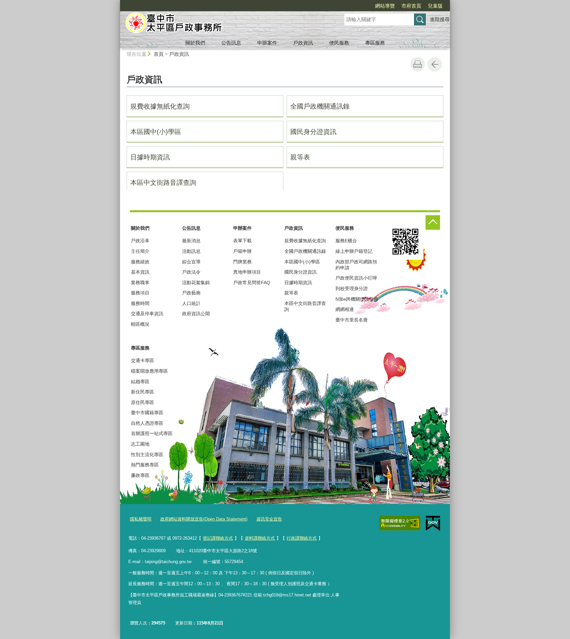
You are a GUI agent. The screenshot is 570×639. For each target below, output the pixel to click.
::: (117, 3)
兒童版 (435, 6)
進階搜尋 (440, 19)
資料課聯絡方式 (260, 538)
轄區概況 (140, 324)
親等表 (300, 157)
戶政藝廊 (191, 292)
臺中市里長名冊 (351, 319)
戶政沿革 (140, 240)
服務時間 (140, 303)
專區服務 (375, 43)
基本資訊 (140, 272)
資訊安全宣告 (269, 519)
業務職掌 (140, 282)
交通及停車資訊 (147, 313)
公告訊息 (231, 43)
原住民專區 (142, 402)
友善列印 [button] (417, 64)
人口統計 (191, 303)
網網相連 (344, 309)
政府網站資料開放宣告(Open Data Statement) (203, 519)
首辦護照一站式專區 (152, 433)
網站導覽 (385, 6)
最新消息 (191, 240)
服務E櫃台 (346, 240)
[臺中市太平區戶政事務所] (224, 24)
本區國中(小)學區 (155, 131)
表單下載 (242, 240)
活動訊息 (191, 251)
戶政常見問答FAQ (251, 282)
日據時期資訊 (150, 157)
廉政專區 (140, 475)
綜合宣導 (191, 261)
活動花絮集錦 (196, 282)
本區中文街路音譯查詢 (163, 182)
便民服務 (339, 43)
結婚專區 (140, 381)
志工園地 (140, 444)
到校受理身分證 (351, 288)
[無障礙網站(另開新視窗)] (399, 523)
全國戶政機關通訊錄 (320, 106)
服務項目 (140, 292)
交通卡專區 (142, 360)
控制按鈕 (433, 222)
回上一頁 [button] (435, 64)
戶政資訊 (303, 43)
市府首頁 (411, 6)
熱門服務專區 (145, 464)
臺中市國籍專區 (147, 412)
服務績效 (140, 261)
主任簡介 (140, 251)
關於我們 (195, 43)
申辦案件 (267, 43)
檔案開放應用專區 (149, 371)
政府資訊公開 (196, 313)
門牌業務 (242, 261)
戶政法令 (191, 272)
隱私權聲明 (140, 519)
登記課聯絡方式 (218, 538)
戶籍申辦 (242, 251)
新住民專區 (142, 391)
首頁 (159, 54)
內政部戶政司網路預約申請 (356, 264)
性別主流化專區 (147, 454)
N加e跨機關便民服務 (356, 299)
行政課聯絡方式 (302, 538)
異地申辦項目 (247, 272)
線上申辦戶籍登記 (353, 251)
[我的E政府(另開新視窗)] (433, 523)
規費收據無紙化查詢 (160, 106)
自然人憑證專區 (147, 423)
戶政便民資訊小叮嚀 (356, 278)
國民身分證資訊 (313, 131)
